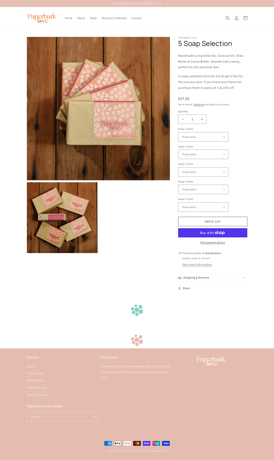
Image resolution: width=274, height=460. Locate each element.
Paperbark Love (122, 451)
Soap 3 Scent (185, 164)
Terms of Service (37, 394)
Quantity (183, 111)
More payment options (212, 242)
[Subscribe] (94, 417)
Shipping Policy (37, 387)
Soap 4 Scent (185, 181)
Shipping (199, 104)
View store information (197, 264)
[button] (227, 18)
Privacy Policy (35, 373)
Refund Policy (36, 380)
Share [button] (186, 288)
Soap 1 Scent (185, 129)
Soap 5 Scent (185, 199)
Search (31, 366)
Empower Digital (159, 451)
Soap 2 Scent (185, 146)
